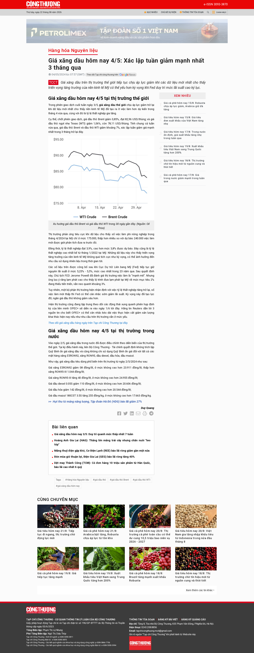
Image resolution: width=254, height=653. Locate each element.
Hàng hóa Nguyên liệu (73, 50)
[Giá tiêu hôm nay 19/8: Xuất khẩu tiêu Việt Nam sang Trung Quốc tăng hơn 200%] (104, 560)
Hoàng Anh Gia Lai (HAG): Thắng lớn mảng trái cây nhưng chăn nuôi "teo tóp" (102, 442)
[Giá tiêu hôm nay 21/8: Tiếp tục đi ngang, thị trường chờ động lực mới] (58, 517)
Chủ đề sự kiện (168, 12)
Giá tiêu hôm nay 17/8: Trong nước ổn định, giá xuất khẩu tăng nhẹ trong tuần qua (185, 135)
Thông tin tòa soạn (192, 12)
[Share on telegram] (151, 413)
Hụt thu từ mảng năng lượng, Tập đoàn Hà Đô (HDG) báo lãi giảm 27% (97, 401)
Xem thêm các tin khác (199, 590)
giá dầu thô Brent (120, 479)
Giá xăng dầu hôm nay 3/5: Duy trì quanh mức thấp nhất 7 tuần (93, 434)
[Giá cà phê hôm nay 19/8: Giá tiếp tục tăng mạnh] (58, 560)
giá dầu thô (100, 479)
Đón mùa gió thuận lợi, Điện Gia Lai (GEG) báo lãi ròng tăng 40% (94, 456)
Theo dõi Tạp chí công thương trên (103, 74)
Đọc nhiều (151, 12)
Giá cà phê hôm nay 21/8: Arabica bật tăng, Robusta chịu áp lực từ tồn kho (101, 534)
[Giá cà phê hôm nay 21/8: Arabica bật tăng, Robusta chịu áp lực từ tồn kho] (104, 517)
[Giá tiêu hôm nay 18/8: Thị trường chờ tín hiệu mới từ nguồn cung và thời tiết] (196, 560)
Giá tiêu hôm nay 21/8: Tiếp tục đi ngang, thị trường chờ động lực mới (56, 534)
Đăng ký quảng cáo (193, 619)
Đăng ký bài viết (168, 619)
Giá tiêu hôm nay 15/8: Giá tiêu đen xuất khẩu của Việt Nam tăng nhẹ (184, 120)
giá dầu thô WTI (142, 479)
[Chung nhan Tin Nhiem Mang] (140, 643)
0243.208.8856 (149, 627)
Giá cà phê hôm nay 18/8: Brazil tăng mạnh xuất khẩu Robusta (147, 577)
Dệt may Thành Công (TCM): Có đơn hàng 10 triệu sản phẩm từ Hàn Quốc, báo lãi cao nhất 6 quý (102, 465)
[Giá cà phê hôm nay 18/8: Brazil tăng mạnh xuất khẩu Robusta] (150, 560)
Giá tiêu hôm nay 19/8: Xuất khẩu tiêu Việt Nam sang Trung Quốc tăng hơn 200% (184, 149)
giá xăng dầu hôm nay (68, 486)
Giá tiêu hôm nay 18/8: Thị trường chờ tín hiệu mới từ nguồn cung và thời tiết (184, 163)
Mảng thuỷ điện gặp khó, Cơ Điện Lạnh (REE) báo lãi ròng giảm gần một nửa (101, 450)
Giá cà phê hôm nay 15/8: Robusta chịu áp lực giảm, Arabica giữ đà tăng (184, 106)
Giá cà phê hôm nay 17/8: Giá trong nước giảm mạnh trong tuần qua (184, 178)
